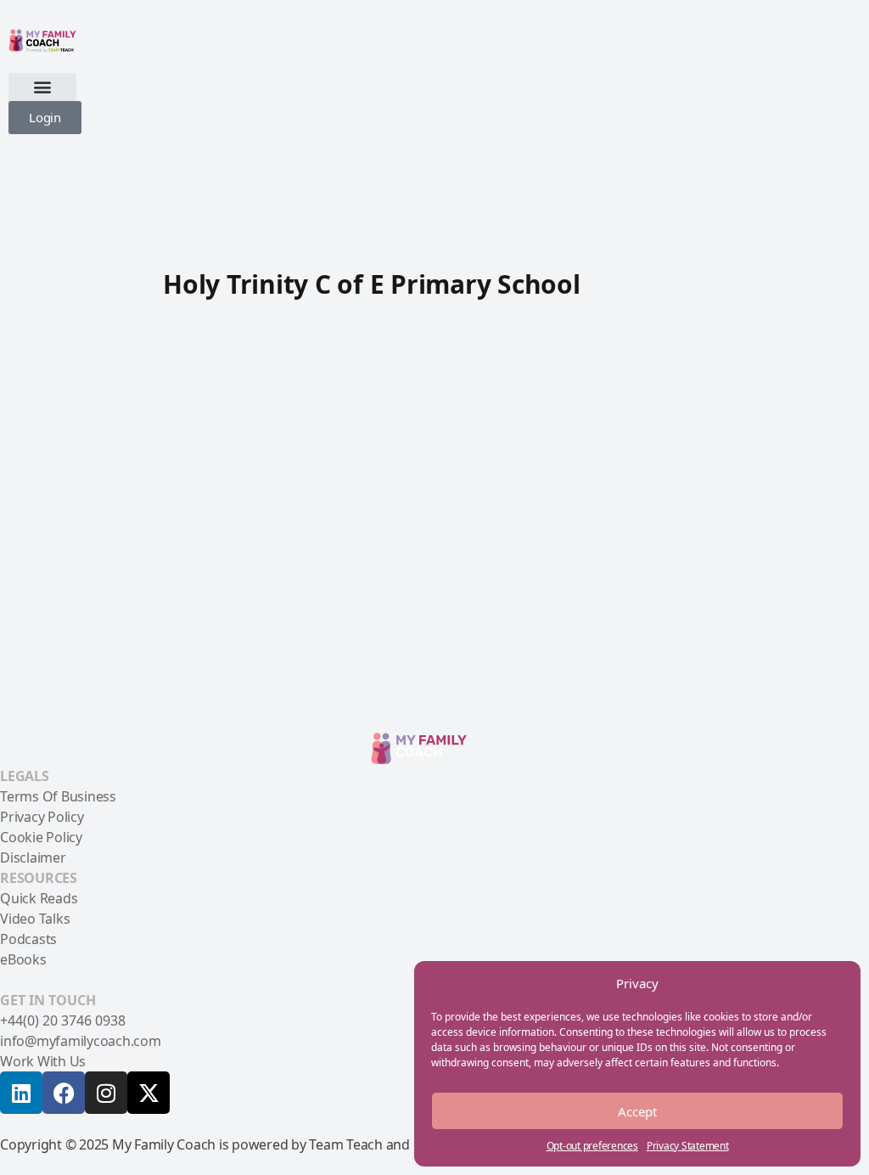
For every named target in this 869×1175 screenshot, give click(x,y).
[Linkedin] (21, 1092)
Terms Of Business (58, 796)
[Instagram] (106, 1092)
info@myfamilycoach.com (80, 1041)
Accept (637, 1111)
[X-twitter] (148, 1092)
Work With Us (43, 1061)
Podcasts (28, 939)
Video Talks (35, 918)
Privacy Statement (688, 1145)
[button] (42, 87)
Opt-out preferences (592, 1145)
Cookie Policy (41, 837)
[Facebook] (63, 1092)
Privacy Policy (42, 816)
